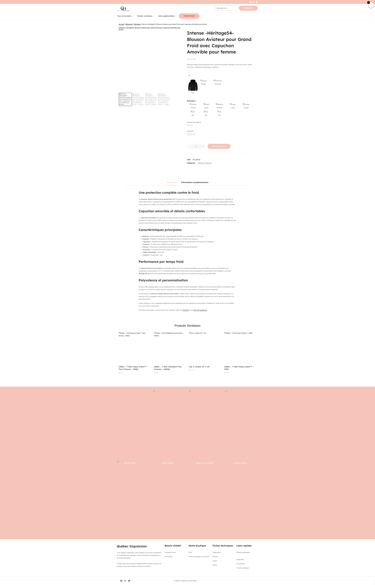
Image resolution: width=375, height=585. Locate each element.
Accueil (121, 24)
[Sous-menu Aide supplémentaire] (175, 16)
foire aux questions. (200, 310)
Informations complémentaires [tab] (194, 182)
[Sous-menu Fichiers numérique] (153, 16)
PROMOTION (189, 16)
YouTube (185, 310)
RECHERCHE (248, 8)
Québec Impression (132, 546)
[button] (180, 30)
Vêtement (129, 24)
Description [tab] (172, 182)
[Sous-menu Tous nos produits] (132, 16)
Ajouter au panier (219, 146)
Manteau (137, 24)
